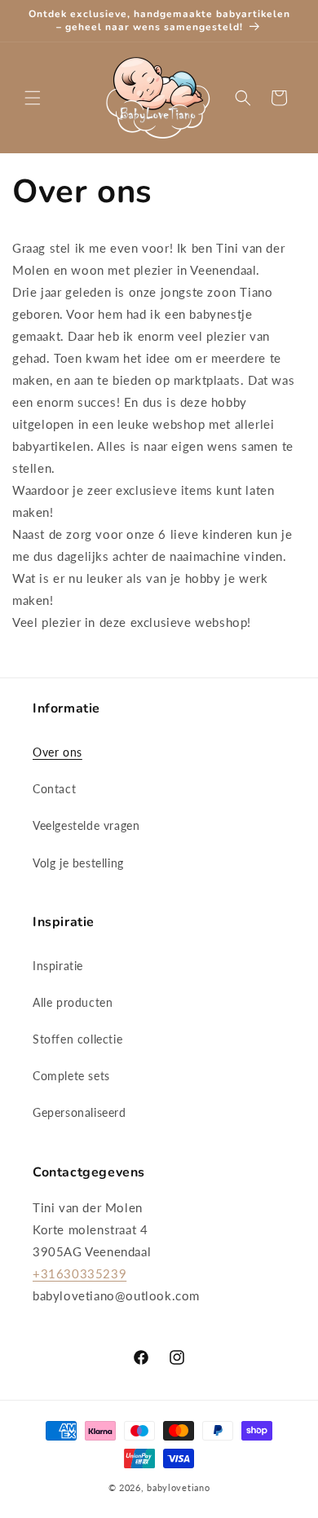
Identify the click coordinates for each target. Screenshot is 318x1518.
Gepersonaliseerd (79, 1112)
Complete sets (71, 1076)
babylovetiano (178, 1487)
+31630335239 (79, 1273)
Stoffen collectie (77, 1039)
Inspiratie (58, 966)
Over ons (57, 752)
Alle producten (73, 1002)
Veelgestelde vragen (86, 825)
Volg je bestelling (78, 863)
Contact (54, 789)
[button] (33, 98)
